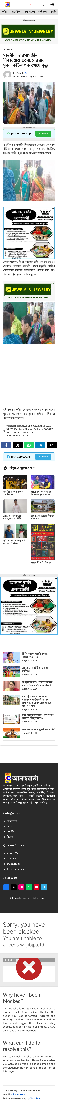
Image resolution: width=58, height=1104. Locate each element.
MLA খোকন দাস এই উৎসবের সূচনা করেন (41, 493)
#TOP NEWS (20, 432)
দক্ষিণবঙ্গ (42, 12)
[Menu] (52, 4)
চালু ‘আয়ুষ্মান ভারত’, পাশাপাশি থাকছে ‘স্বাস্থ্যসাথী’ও (37, 716)
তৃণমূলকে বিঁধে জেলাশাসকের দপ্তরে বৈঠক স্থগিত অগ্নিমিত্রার (37, 683)
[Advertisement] (29, 378)
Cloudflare (34, 1098)
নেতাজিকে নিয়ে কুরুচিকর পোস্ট (38, 730)
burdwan (16, 435)
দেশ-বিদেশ (29, 12)
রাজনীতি (16, 12)
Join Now (43, 133)
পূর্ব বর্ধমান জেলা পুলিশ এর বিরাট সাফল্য (14, 542)
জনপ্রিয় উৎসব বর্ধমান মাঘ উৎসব (13, 493)
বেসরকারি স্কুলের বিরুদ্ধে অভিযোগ (42, 517)
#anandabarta (13, 426)
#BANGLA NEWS (30, 426)
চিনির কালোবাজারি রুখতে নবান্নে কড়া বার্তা (35, 655)
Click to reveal (18, 1094)
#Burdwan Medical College (28, 429)
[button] (42, 4)
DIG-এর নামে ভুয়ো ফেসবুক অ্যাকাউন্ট (12, 517)
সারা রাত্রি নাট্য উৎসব (41, 563)
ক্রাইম (54, 12)
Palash (20, 73)
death (25, 435)
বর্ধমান (5, 12)
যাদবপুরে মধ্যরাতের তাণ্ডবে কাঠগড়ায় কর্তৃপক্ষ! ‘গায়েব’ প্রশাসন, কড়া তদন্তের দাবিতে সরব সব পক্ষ (37, 701)
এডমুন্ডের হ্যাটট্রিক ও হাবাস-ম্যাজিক (36, 669)
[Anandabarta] (8, 4)
